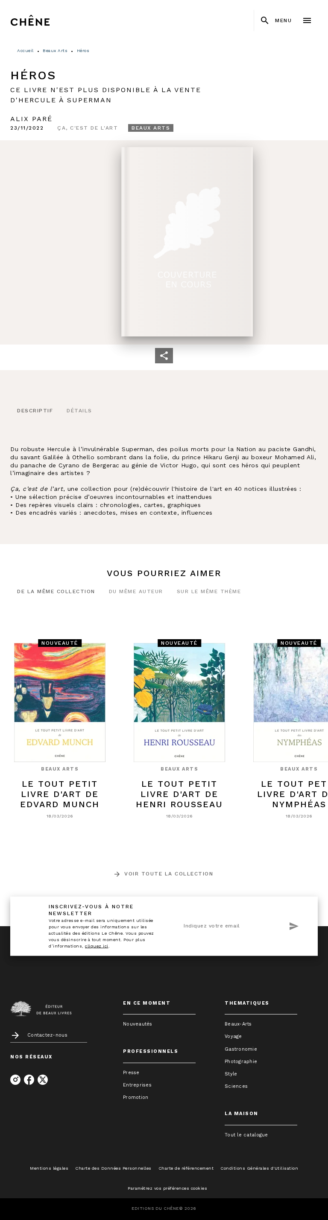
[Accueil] (46, 20)
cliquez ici (96, 945)
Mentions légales (49, 1168)
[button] (87, 128)
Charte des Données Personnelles (113, 1168)
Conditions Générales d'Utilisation (259, 1168)
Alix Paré (31, 119)
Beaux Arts (55, 50)
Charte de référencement (186, 1168)
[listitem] (15, 1080)
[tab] (35, 411)
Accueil (25, 50)
